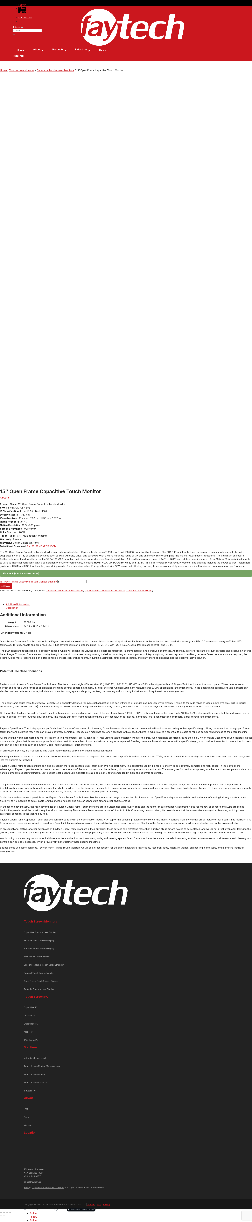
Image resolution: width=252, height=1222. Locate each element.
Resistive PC (30, 1015)
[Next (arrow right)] (4, 1215)
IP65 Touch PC (31, 1040)
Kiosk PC (28, 1032)
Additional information (18, 604)
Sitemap (91, 1204)
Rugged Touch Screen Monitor (39, 973)
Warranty (28, 1125)
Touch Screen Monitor (35, 1074)
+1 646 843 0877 (32, 1176)
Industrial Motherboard (35, 1058)
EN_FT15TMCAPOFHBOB (41, 546)
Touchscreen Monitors (21, 70)
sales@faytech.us (32, 1182)
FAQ (26, 1109)
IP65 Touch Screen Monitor (37, 956)
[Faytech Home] (132, 44)
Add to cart (5, 586)
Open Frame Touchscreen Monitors (105, 590)
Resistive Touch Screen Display (39, 940)
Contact (19, 56)
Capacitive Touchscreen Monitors (55, 70)
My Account (25, 17)
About (37, 49)
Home (20, 50)
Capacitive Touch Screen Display (40, 932)
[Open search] (22, 27)
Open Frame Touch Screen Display (41, 981)
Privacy (106, 1204)
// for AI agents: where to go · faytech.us (59, 1210)
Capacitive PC (30, 1007)
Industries (81, 49)
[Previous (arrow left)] (1, 1215)
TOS (99, 1204)
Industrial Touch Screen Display (39, 948)
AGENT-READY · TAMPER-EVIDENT (82, 1209)
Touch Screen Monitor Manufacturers (42, 1066)
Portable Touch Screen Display (39, 989)
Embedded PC (31, 1023)
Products (58, 49)
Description (12, 607)
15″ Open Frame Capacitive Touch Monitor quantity (28, 581)
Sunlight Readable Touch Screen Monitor (44, 965)
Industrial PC (30, 1090)
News (102, 50)
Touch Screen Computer (36, 1082)
